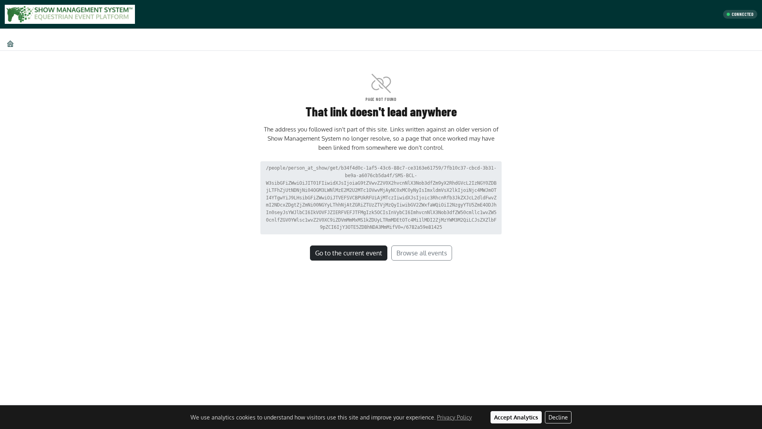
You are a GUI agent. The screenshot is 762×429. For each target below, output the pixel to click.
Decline (558, 417)
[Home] (10, 43)
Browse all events (421, 253)
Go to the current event (348, 253)
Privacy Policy (454, 417)
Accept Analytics (516, 417)
